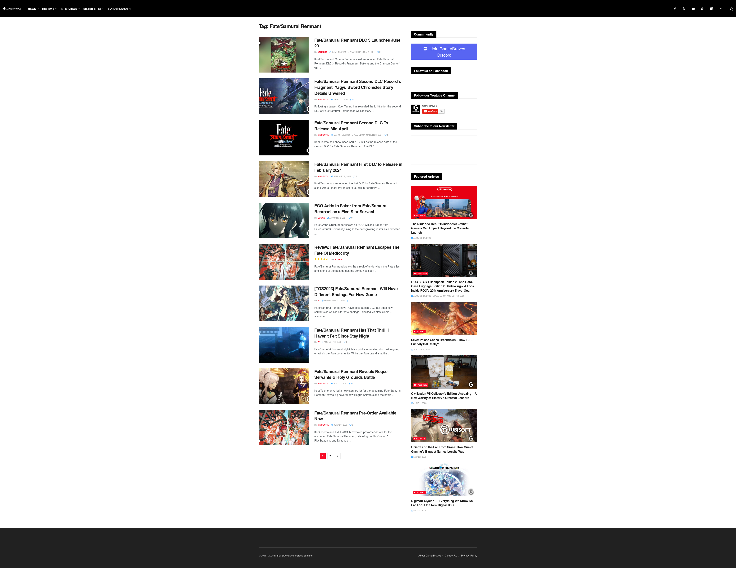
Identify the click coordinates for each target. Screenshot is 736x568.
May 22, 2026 (419, 456)
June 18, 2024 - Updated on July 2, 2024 (353, 51)
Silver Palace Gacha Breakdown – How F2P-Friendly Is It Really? (441, 342)
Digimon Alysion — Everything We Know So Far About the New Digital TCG (442, 503)
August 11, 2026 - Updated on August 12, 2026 (438, 295)
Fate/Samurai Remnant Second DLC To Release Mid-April (351, 126)
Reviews (48, 9)
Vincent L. (323, 99)
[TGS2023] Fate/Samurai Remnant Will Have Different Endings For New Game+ (356, 291)
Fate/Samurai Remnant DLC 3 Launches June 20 (357, 43)
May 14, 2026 (419, 510)
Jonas (338, 259)
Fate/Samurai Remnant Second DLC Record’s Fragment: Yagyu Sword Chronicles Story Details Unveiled (357, 87)
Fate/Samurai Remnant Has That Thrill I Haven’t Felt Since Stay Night (351, 333)
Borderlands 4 (119, 9)
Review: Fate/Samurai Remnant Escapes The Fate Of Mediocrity (356, 250)
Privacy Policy (469, 555)
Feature (419, 215)
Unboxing (420, 273)
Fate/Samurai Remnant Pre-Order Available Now (355, 416)
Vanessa (322, 51)
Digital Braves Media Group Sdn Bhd (293, 555)
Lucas (321, 217)
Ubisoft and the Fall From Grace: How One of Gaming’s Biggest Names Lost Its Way (442, 449)
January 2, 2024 (342, 176)
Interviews (69, 9)
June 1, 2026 (419, 403)
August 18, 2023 (332, 341)
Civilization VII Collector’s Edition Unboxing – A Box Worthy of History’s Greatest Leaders (444, 395)
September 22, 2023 (334, 300)
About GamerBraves (429, 555)
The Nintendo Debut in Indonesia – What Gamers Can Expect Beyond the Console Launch (439, 228)
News (32, 9)
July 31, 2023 (340, 383)
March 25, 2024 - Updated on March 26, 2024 (357, 134)
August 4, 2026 (421, 349)
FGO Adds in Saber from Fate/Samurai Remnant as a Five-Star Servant (351, 208)
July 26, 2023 (340, 424)
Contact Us (451, 555)
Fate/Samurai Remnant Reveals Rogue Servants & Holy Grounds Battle (351, 374)
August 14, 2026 (422, 237)
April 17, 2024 (340, 99)
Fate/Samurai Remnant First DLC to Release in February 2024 (358, 167)
